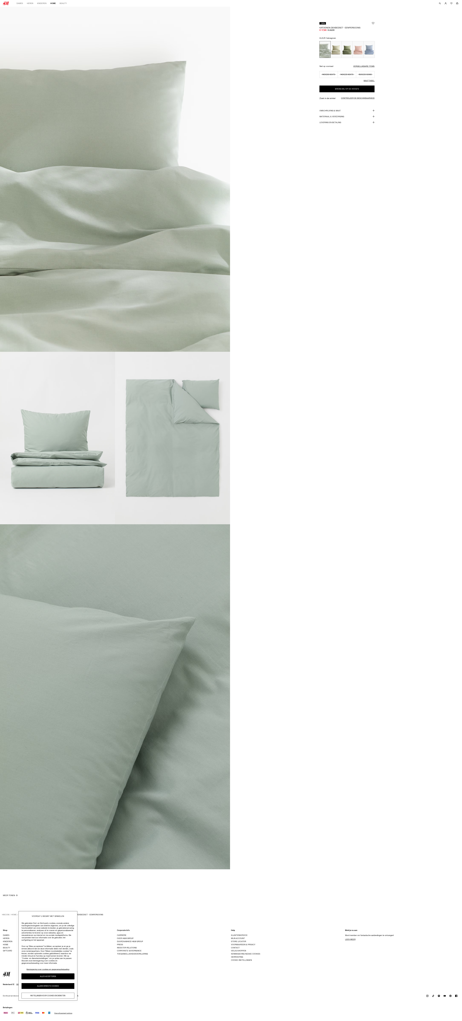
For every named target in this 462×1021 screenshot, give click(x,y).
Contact (235, 948)
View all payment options (63, 1013)
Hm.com (5, 915)
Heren (30, 3)
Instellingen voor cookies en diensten (47, 996)
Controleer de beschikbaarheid (358, 98)
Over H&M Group (125, 938)
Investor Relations (127, 948)
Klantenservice (239, 935)
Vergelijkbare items (364, 66)
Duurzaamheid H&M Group (130, 941)
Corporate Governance (129, 951)
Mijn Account (238, 938)
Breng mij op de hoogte (347, 89)
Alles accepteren (48, 976)
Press (120, 945)
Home (53, 3)
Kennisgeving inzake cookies (245, 954)
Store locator (238, 941)
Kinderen (41, 3)
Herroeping (237, 957)
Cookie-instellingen (241, 960)
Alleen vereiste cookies (48, 986)
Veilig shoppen (238, 951)
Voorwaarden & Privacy (243, 945)
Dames (19, 3)
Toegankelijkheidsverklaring (132, 954)
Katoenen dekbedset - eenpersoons (84, 915)
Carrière (121, 935)
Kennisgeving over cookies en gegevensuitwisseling (47, 969)
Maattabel (369, 81)
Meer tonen (9, 895)
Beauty (63, 3)
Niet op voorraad (326, 66)
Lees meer (350, 939)
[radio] (324, 49)
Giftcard (7, 951)
